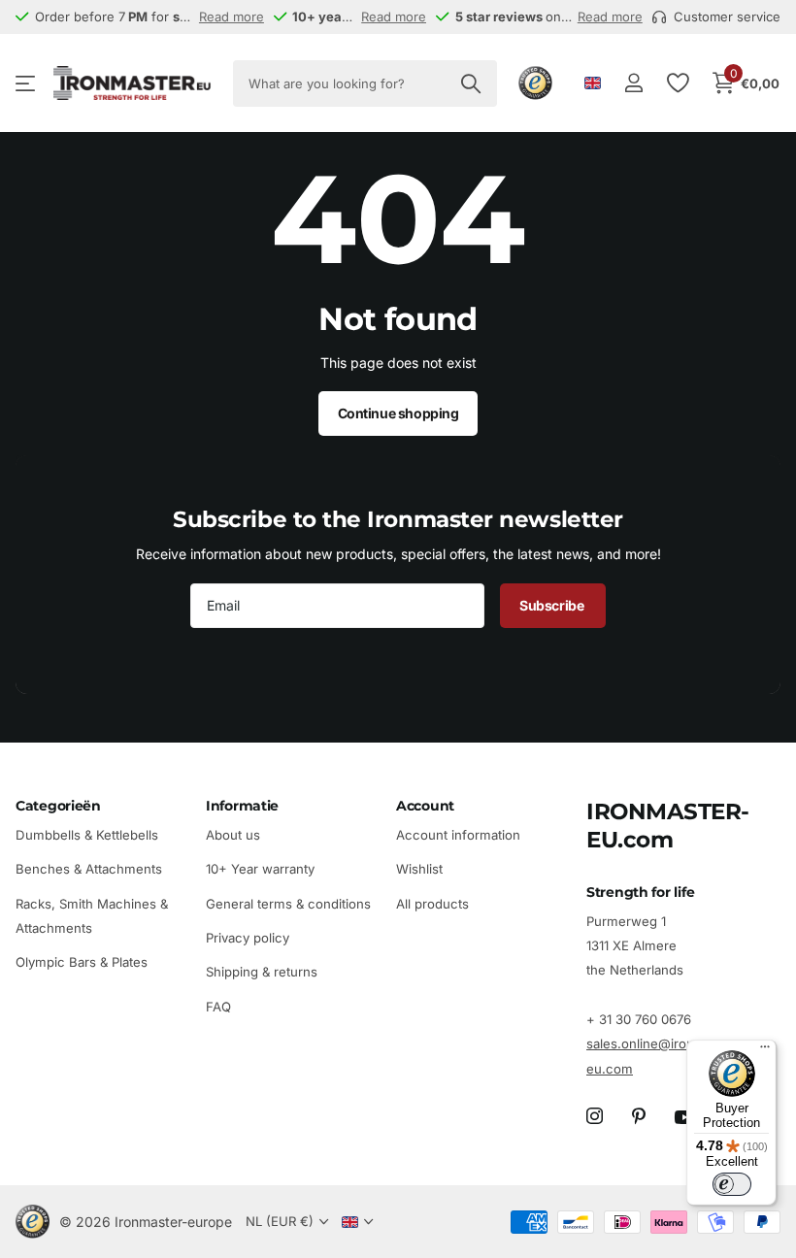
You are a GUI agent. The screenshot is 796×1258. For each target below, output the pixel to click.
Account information (458, 835)
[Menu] (765, 1051)
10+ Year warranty (260, 869)
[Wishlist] (677, 83)
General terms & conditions (288, 903)
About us (233, 835)
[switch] (732, 1184)
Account (425, 805)
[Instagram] (594, 1117)
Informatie (242, 805)
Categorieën (58, 805)
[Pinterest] (639, 1117)
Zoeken (470, 83)
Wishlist (419, 869)
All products (432, 903)
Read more (231, 16)
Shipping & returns (261, 972)
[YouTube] (684, 1117)
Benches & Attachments (89, 869)
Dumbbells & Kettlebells (87, 835)
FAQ (218, 1006)
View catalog (27, 83)
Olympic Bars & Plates (82, 963)
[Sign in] (633, 83)
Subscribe (552, 605)
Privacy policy (247, 937)
